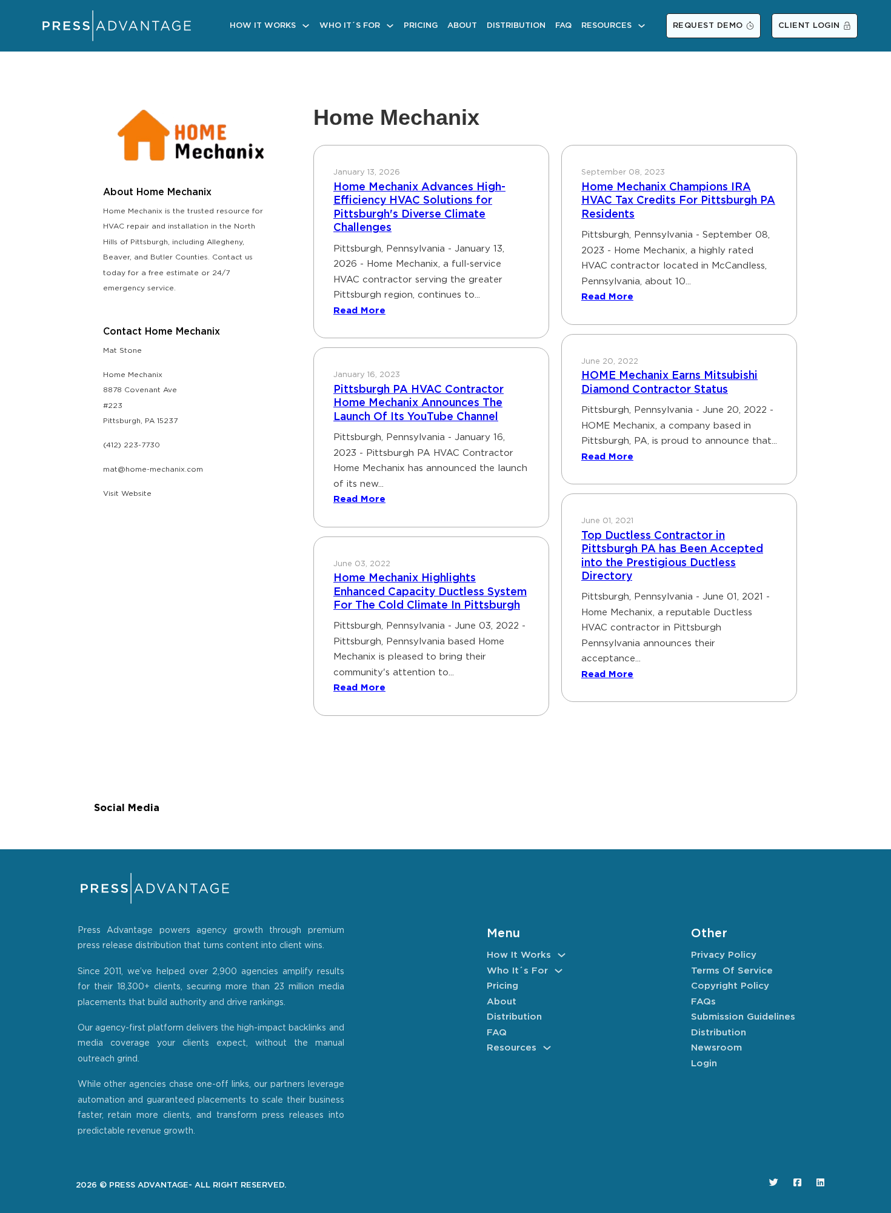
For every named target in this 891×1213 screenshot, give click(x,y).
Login (704, 1064)
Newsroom (716, 1048)
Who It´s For (349, 25)
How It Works (263, 25)
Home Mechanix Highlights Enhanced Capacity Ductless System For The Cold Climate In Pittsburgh (430, 591)
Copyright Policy (730, 986)
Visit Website (127, 493)
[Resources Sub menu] (642, 26)
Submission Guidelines (743, 1017)
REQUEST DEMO (708, 25)
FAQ (563, 25)
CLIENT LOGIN (809, 25)
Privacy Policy (723, 955)
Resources (606, 25)
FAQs (703, 1002)
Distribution (516, 25)
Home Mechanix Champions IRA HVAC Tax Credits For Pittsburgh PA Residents (678, 200)
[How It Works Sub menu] (306, 26)
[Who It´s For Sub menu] (390, 26)
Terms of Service (732, 971)
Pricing (421, 25)
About (462, 25)
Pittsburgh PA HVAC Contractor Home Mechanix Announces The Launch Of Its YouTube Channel (418, 403)
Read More (359, 311)
